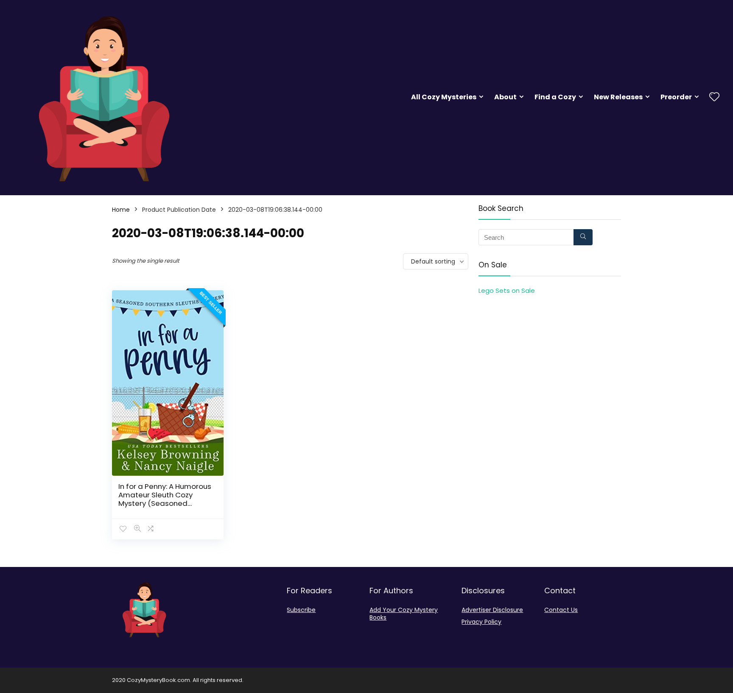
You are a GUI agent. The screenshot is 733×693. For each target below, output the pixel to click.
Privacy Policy (481, 621)
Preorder (676, 97)
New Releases (618, 97)
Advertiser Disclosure (492, 610)
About (505, 97)
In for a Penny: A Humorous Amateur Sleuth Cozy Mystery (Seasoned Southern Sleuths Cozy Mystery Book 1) (164, 503)
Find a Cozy (555, 97)
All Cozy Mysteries (443, 97)
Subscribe (301, 610)
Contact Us (561, 610)
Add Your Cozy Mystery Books (403, 614)
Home (121, 209)
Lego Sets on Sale (506, 290)
